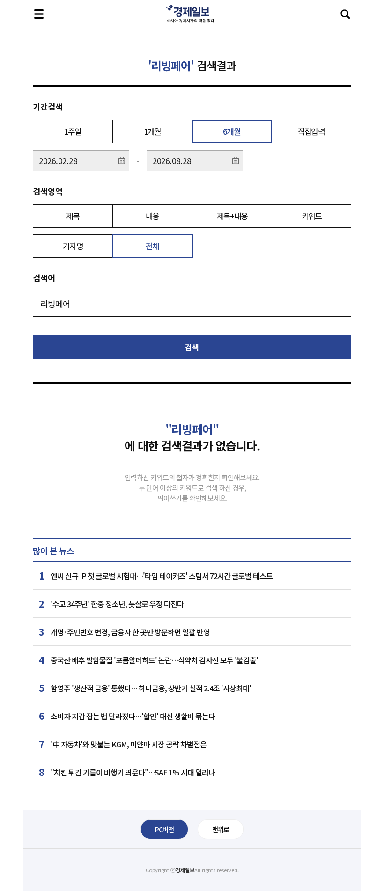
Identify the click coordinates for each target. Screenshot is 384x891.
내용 (152, 216)
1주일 (73, 131)
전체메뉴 (39, 14)
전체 (152, 246)
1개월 (152, 131)
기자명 (73, 246)
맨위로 (220, 829)
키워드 (312, 216)
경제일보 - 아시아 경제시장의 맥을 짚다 (192, 14)
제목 (73, 216)
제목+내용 (232, 216)
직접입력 (311, 131)
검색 (345, 14)
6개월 (231, 131)
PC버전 (164, 829)
